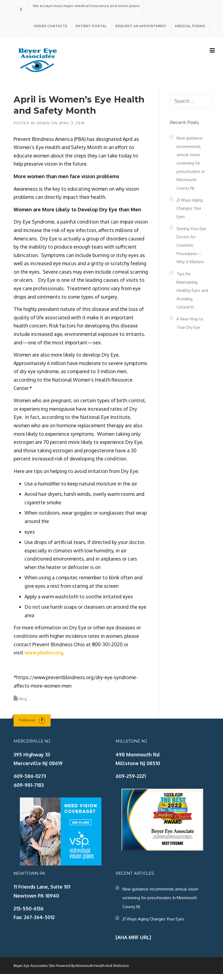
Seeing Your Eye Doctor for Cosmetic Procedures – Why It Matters (191, 245)
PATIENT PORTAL (91, 26)
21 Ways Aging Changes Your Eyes (189, 208)
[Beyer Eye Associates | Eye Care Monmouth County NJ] (38, 59)
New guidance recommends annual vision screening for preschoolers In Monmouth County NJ (190, 163)
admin (43, 123)
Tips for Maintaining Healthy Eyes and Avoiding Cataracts (192, 290)
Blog (23, 699)
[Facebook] (21, 9)
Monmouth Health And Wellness (102, 965)
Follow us (27, 720)
